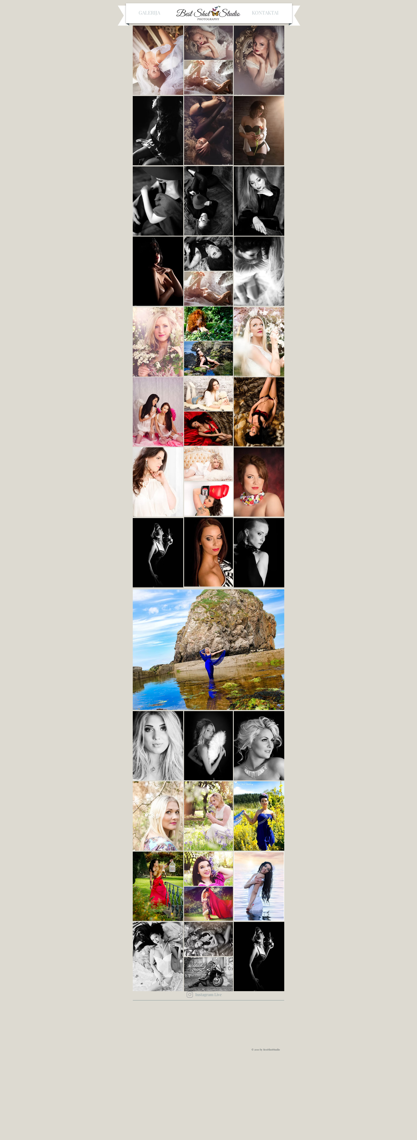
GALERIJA (149, 12)
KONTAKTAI (265, 12)
